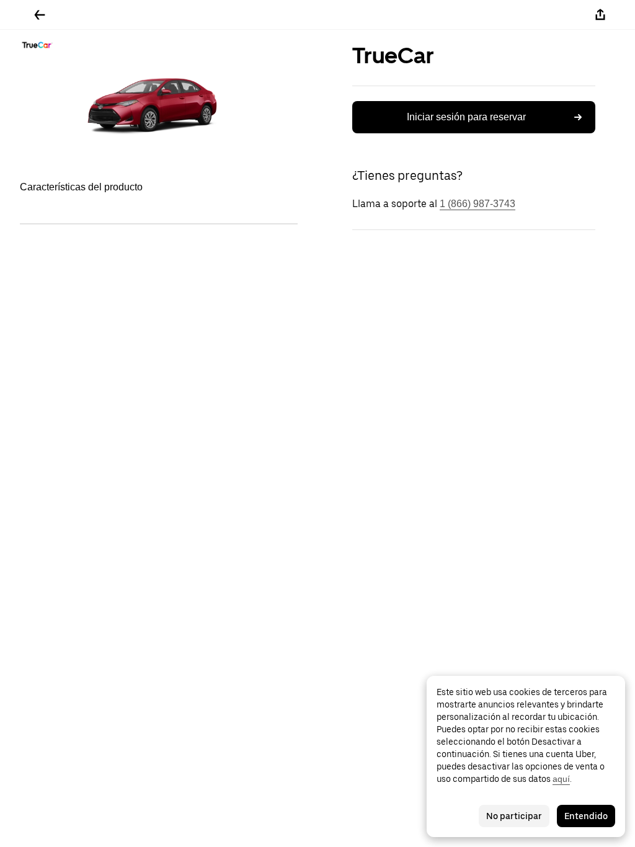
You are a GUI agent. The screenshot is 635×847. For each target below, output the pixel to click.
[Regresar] (40, 15)
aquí (561, 779)
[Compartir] (600, 15)
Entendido (586, 816)
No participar (514, 816)
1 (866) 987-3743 (477, 203)
